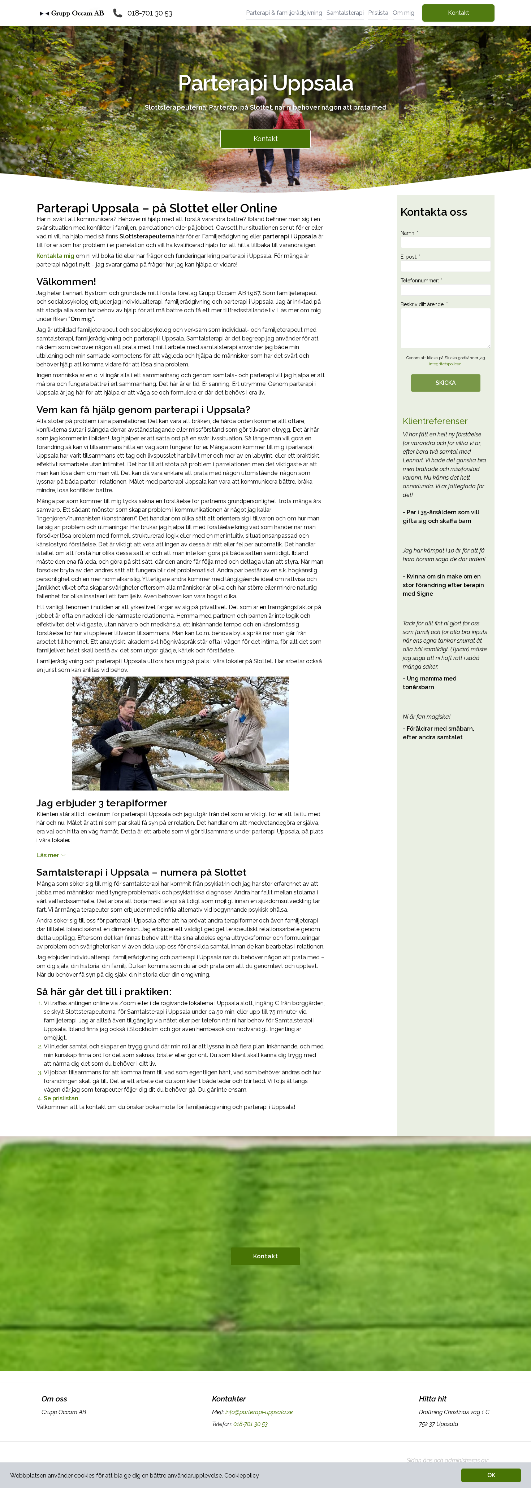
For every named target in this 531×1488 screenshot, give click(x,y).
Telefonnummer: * (421, 280)
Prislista (378, 12)
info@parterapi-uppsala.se (259, 1412)
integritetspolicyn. (446, 364)
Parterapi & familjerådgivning (284, 12)
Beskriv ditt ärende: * (424, 304)
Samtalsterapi (345, 12)
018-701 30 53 (150, 13)
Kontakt (458, 12)
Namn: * (410, 233)
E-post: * (410, 257)
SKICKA (446, 382)
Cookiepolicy (241, 1475)
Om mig (403, 12)
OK (491, 1475)
